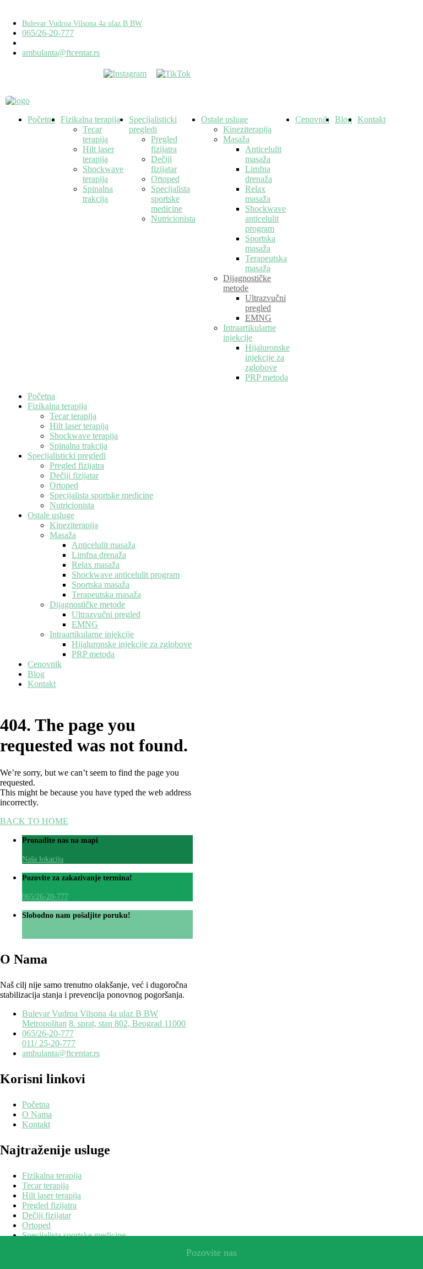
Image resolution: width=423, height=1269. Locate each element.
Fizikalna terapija (90, 119)
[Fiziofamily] (18, 100)
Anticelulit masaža (263, 154)
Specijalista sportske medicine (170, 198)
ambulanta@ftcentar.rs (61, 52)
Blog (343, 119)
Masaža (236, 139)
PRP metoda (266, 377)
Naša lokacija (42, 859)
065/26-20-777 (48, 32)
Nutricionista (173, 218)
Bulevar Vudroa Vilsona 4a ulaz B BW (82, 23)
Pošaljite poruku (47, 934)
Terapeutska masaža (266, 263)
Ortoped (165, 179)
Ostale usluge (224, 119)
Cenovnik (312, 119)
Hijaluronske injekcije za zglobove (267, 357)
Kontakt (371, 119)
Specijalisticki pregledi (153, 124)
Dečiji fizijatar (164, 164)
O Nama (37, 1114)
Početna (41, 119)
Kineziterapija (247, 129)
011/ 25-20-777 (48, 1043)
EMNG (258, 317)
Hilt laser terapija (98, 154)
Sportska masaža (260, 243)
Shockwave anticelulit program (265, 218)
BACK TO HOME (34, 821)
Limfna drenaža (258, 174)
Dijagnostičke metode (247, 283)
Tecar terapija (95, 134)
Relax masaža (257, 193)
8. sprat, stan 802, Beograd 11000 (127, 1023)
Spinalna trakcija (98, 193)
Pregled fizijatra (164, 144)
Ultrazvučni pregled (265, 303)
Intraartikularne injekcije (249, 332)
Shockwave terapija (103, 174)
